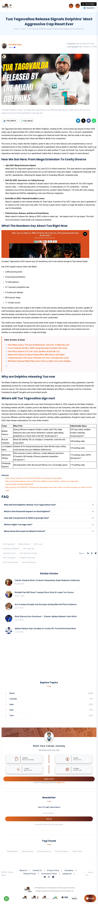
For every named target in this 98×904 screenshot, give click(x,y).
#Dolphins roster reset (27, 558)
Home (16, 29)
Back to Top (89, 873)
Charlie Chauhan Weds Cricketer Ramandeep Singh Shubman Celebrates (47, 580)
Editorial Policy (29, 874)
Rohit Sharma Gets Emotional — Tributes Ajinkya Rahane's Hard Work (46, 616)
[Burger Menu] (77, 6)
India (11, 704)
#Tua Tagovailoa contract (28, 553)
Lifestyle (13, 699)
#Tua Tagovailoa (8, 544)
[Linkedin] (78, 121)
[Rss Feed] (53, 877)
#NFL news (38, 544)
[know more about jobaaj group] (28, 889)
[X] (83, 121)
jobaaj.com (60, 782)
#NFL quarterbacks (29, 562)
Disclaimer (68, 870)
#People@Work (12, 851)
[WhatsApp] (94, 121)
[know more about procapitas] (55, 897)
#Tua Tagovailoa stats (10, 562)
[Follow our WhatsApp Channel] (6, 898)
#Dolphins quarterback (11, 549)
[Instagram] (49, 877)
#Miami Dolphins (24, 544)
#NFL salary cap (28, 549)
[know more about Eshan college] (65, 897)
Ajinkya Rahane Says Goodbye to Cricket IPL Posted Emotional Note (45, 628)
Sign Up (49, 819)
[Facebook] (89, 121)
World (11, 693)
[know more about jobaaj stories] (35, 897)
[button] (49, 505)
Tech (11, 715)
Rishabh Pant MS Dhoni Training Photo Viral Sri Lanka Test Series (44, 592)
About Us (23, 870)
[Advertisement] (49, 660)
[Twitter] (96, 553)
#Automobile (77, 851)
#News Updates (27, 851)
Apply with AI (49, 779)
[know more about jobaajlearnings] (45, 897)
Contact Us (37, 870)
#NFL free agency (9, 558)
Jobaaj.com (67, 874)
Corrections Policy (49, 874)
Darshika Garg (15, 44)
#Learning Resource (44, 851)
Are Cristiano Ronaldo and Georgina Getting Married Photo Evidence (46, 604)
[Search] (71, 6)
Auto (11, 710)
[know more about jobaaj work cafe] (74, 897)
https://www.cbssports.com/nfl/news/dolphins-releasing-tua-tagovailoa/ (33, 478)
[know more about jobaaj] (24, 897)
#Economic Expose (61, 851)
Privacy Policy (53, 870)
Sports (23, 29)
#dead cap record (9, 553)
